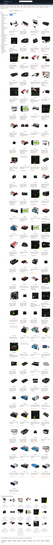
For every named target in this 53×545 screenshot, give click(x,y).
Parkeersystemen (40, 6)
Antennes (21, 5)
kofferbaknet (25, 6)
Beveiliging (32, 5)
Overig (6, 8)
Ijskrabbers (18, 6)
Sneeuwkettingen (2, 7)
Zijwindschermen (46, 7)
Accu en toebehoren (17, 5)
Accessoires (3, 14)
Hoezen (15, 6)
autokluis (28, 5)
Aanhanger (12, 5)
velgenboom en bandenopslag (27, 7)
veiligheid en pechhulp (20, 7)
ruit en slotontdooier (46, 6)
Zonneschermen (2, 8)
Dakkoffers (48, 5)
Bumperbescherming (37, 5)
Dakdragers (44, 5)
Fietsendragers (7, 6)
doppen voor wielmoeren (4, 27)
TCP (2, 542)
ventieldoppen (34, 7)
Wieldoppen (37, 7)
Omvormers (35, 6)
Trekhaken (14, 7)
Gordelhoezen (11, 6)
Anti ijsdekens (25, 5)
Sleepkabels (51, 6)
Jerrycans (21, 6)
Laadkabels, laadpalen (30, 6)
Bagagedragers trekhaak (3, 5)
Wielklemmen (42, 7)
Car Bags (8, 5)
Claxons (41, 5)
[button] (5, 3)
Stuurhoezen (11, 7)
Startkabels (7, 7)
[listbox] (41, 17)
